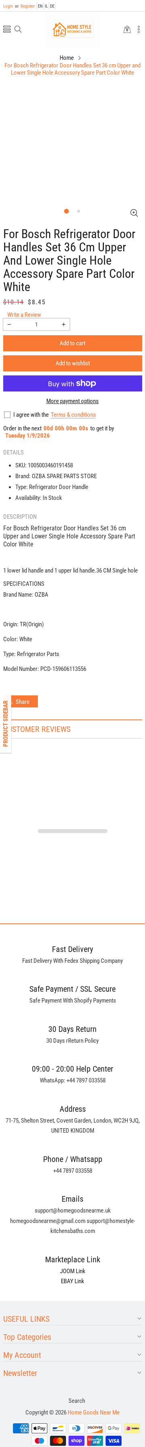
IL (46, 6)
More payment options (72, 401)
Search (76, 1400)
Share (22, 701)
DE (52, 6)
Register (25, 6)
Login (8, 6)
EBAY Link (72, 1281)
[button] (6, 30)
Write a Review (24, 314)
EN (40, 6)
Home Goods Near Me (94, 1412)
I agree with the (31, 414)
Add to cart (72, 343)
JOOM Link (72, 1271)
